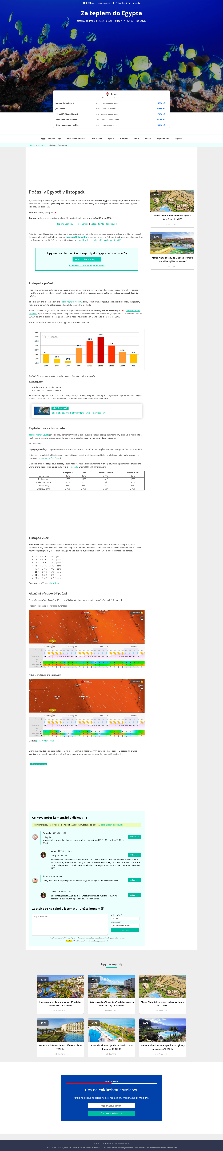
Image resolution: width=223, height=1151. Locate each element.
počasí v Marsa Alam (45, 740)
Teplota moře (163, 138)
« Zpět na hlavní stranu (38, 764)
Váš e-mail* (116, 922)
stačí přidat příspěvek (111, 824)
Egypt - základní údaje (51, 138)
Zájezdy (178, 138)
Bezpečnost (97, 138)
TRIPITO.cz (88, 3)
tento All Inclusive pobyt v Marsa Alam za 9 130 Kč (99, 240)
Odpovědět (134, 837)
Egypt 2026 (41, 145)
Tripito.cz (32, 145)
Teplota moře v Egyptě (39, 434)
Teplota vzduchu (65, 223)
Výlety (111, 138)
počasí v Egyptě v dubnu (71, 301)
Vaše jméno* (116, 915)
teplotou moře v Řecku (50, 458)
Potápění (124, 138)
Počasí (148, 138)
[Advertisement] (111, 168)
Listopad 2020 (97, 223)
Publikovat (125, 930)
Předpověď (111, 223)
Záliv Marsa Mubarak (76, 138)
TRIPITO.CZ (109, 1144)
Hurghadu (73, 466)
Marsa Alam (54, 583)
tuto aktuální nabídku (76, 237)
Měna (136, 138)
